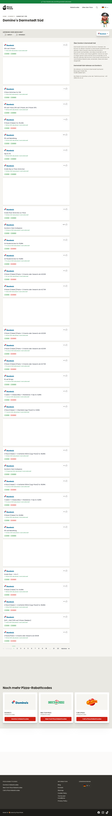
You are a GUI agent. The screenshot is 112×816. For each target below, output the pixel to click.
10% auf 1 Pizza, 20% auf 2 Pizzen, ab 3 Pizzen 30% (20, 108)
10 (46, 648)
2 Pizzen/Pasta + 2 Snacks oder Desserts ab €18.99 (21, 636)
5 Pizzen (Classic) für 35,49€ (14, 123)
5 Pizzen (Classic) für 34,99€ (14, 590)
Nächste (64, 648)
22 (58, 648)
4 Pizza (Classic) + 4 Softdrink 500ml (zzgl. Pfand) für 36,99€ (25, 454)
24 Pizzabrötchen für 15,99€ (13, 244)
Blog (59, 785)
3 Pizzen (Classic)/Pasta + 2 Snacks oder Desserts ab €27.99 (25, 290)
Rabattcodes (74, 7)
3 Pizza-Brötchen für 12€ (12, 92)
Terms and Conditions (61, 797)
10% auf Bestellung (10, 138)
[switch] (5, 35)
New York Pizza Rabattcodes (56, 719)
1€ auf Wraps (8, 379)
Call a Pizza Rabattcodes (92, 719)
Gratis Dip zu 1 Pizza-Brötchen (14, 169)
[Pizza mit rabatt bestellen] (8, 7)
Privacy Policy (62, 801)
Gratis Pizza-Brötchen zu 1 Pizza (15, 213)
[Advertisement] (36, 71)
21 (53, 648)
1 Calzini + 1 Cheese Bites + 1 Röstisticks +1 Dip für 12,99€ (22, 395)
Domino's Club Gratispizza (13, 469)
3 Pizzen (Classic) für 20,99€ (13, 515)
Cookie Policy (62, 793)
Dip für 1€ (7, 154)
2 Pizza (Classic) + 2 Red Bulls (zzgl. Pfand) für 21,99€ (22, 410)
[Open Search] (97, 7)
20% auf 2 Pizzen (9, 49)
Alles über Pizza (87, 7)
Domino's (11, 16)
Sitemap (61, 790)
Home (4, 16)
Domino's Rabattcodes (20, 719)
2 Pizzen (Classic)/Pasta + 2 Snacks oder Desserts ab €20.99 (25, 274)
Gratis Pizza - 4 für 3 (11, 574)
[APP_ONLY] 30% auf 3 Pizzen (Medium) (17, 620)
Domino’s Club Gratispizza (13, 228)
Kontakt (60, 788)
